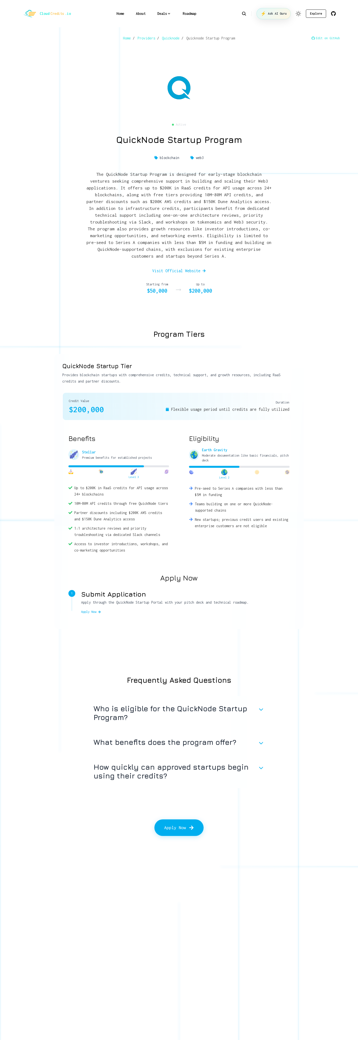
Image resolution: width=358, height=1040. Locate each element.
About (141, 13)
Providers (146, 38)
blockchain (169, 158)
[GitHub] (333, 13)
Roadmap (189, 13)
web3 (200, 158)
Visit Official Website (176, 271)
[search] (247, 13)
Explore (316, 13)
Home (120, 13)
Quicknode (170, 38)
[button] (298, 14)
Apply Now (88, 612)
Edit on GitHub (328, 38)
